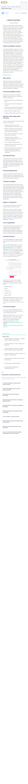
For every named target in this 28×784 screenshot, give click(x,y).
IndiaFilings (3, 6)
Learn (9, 6)
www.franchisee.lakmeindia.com (15, 322)
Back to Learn (6, 333)
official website (6, 246)
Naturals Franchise (7, 74)
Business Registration (16, 6)
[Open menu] (25, 2)
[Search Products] (21, 2)
